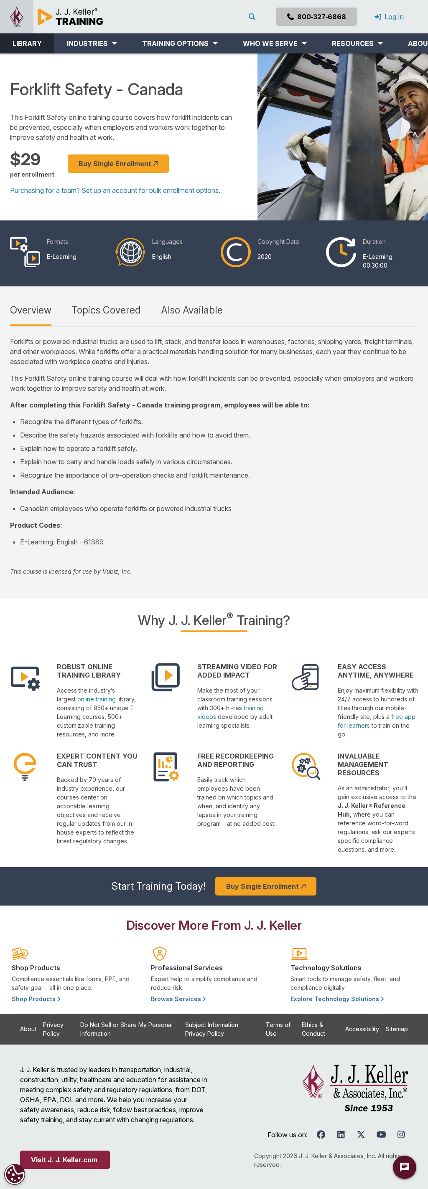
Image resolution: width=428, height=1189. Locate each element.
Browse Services (177, 998)
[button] (92, 43)
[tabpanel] (214, 456)
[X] (361, 1134)
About (28, 1028)
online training (96, 699)
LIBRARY (27, 43)
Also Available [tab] (192, 310)
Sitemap (397, 1028)
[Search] (254, 16)
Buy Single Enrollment (116, 163)
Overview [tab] (30, 310)
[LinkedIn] (341, 1134)
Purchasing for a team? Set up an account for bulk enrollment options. (115, 190)
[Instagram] (401, 1134)
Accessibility (362, 1028)
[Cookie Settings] (14, 1174)
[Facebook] (321, 1134)
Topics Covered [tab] (106, 310)
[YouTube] (381, 1134)
